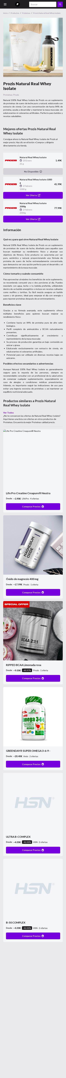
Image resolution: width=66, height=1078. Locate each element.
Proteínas (8, 94)
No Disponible (31, 171)
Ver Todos (8, 412)
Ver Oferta (31, 195)
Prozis (16, 94)
